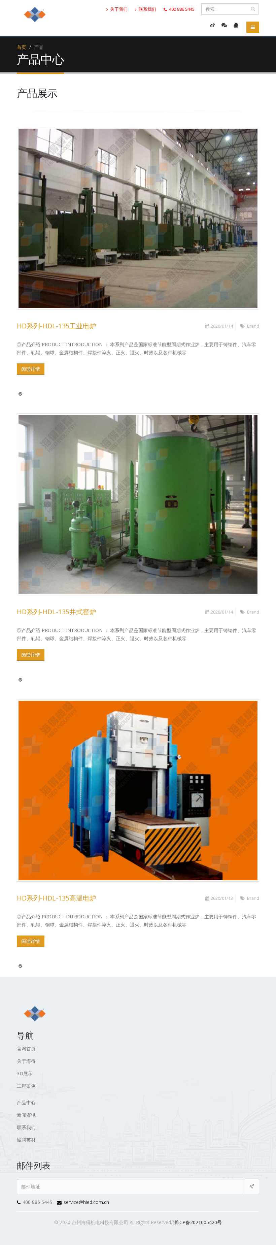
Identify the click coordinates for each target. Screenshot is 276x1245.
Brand (253, 326)
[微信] (224, 25)
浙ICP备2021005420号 (197, 1222)
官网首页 (26, 1048)
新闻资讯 (26, 1115)
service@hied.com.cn (86, 1202)
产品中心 (26, 1102)
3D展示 (25, 1073)
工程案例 (26, 1086)
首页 (21, 47)
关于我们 (118, 9)
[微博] (212, 25)
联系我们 (147, 9)
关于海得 (26, 1061)
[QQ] (236, 25)
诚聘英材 (26, 1140)
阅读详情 (30, 369)
